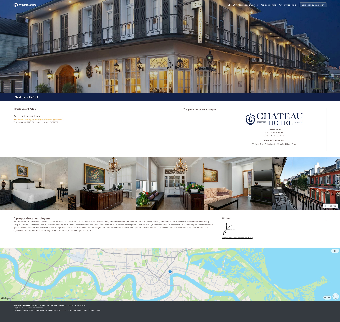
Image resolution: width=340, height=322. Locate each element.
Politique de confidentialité (77, 310)
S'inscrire (34, 305)
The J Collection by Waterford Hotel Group (278, 144)
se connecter (44, 305)
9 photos (331, 206)
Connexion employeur (248, 5)
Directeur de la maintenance (28, 116)
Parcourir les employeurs (77, 305)
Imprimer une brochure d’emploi (200, 109)
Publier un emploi (269, 5)
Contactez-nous (94, 310)
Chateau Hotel (274, 129)
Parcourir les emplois (288, 5)
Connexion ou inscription (313, 5)
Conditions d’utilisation (57, 310)
